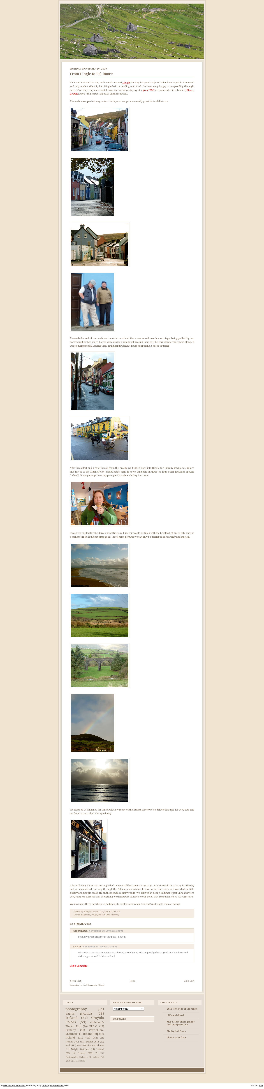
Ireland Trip (91, 1033)
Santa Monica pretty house (90, 1045)
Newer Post (75, 981)
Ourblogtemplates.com (53, 1085)
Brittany (71, 1030)
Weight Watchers (80, 1049)
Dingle (126, 82)
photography (76, 1009)
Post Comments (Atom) (93, 985)
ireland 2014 (92, 1041)
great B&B (148, 90)
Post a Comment (78, 965)
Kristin (77, 946)
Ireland (72, 1018)
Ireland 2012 (74, 1037)
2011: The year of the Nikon (182, 1009)
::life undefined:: (176, 1015)
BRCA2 (93, 1026)
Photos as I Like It (176, 1037)
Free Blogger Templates (14, 1085)
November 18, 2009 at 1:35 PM (100, 946)
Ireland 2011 (72, 1041)
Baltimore (85, 915)
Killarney (115, 915)
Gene (95, 1038)
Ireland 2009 (104, 915)
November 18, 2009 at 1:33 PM (106, 930)
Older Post (189, 981)
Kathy (69, 1045)
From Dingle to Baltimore (91, 74)
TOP (261, 1085)
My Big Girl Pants (176, 1031)
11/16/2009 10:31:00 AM (109, 912)
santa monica (79, 1013)
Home (132, 981)
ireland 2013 (78, 1061)
